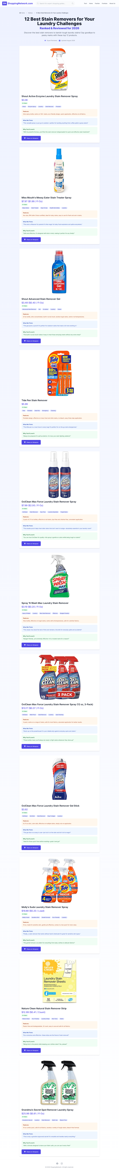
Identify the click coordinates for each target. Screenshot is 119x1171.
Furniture (104, 3)
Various (30, 13)
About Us (112, 3)
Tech (85, 3)
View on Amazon (32, 138)
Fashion (97, 3)
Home (91, 3)
